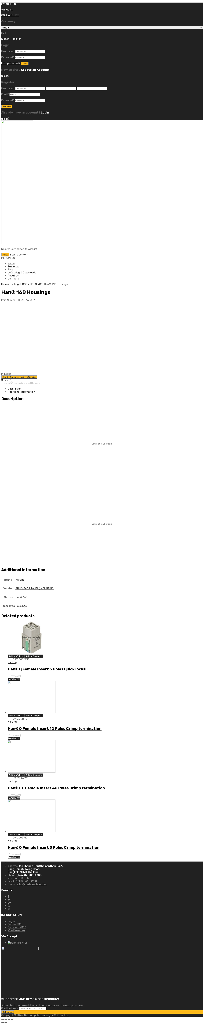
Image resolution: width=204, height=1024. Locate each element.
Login (45, 112)
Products (13, 266)
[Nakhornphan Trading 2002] (17, 243)
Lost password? (10, 63)
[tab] (105, 388)
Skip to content (19, 254)
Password (7, 57)
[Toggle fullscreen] (9, 1019)
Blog (10, 269)
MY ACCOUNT (9, 4)
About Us (13, 275)
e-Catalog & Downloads (22, 272)
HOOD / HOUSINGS (31, 284)
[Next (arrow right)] (5, 1022)
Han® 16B (21, 597)
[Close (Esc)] (2, 1019)
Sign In (5, 38)
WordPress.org (16, 930)
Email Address (9, 1008)
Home (11, 263)
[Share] (5, 1019)
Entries (15, 924)
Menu (5, 255)
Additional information (21, 391)
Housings (21, 605)
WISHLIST (7, 9)
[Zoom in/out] (12, 1019)
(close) (5, 75)
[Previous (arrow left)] (2, 1022)
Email (5, 94)
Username (8, 51)
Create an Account (35, 70)
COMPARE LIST (10, 15)
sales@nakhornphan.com (32, 884)
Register (16, 38)
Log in (11, 921)
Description (14, 388)
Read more (14, 679)
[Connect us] (8, 896)
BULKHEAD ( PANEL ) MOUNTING (34, 588)
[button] (8, 257)
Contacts (13, 278)
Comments (17, 927)
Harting (14, 284)
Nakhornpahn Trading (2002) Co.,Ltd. (46, 1015)
